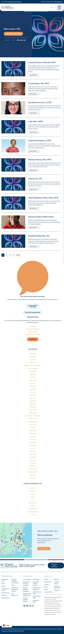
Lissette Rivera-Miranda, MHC (42, 62)
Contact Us (32, 514)
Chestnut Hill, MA (33, 380)
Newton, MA (33, 439)
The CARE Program (32, 508)
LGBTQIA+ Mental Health (37, 592)
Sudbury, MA (33, 460)
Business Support (32, 331)
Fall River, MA (33, 404)
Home (7, 40)
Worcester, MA (32, 478)
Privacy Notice (53, 629)
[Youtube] (27, 606)
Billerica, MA (33, 362)
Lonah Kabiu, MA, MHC (38, 83)
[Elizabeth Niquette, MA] (13, 241)
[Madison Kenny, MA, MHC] (13, 165)
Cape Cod (32, 383)
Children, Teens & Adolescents (37, 588)
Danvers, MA (33, 398)
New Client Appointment (32, 511)
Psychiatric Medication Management (26, 589)
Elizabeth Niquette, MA (38, 236)
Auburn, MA (32, 356)
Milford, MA (32, 436)
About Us (33, 488)
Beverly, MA (33, 359)
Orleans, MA (33, 392)
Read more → (34, 75)
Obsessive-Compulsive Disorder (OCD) (15, 581)
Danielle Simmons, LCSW (40, 102)
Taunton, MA (33, 463)
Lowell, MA (32, 427)
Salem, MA (32, 451)
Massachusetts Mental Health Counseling (30, 629)
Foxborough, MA (32, 409)
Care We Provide (27, 579)
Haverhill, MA (33, 418)
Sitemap (60, 629)
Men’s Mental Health (36, 601)
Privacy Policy (45, 629)
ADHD (3, 583)
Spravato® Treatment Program (25, 599)
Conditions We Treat (5, 580)
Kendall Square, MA (32, 421)
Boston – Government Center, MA (32, 365)
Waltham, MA (33, 466)
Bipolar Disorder (5, 592)
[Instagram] (33, 606)
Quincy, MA (32, 448)
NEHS (13, 40)
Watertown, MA (32, 469)
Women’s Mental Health (36, 597)
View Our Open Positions (14, 1)
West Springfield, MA (33, 472)
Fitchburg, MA (33, 406)
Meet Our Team (32, 491)
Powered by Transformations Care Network (13, 631)
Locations (32, 494)
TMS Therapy (36, 579)
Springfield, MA (32, 457)
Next (18, 255)
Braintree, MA (33, 371)
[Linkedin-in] (30, 606)
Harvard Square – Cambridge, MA (32, 415)
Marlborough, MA (33, 430)
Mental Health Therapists (32, 329)
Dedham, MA (33, 401)
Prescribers (33, 326)
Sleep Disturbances (14, 594)
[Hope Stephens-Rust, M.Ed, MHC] (13, 203)
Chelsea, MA (33, 395)
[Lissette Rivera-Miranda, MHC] (13, 68)
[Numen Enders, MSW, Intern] (13, 222)
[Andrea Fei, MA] (13, 184)
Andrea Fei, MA (35, 178)
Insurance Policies (33, 502)
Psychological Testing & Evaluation (36, 583)
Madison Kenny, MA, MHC (40, 159)
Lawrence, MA (33, 424)
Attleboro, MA (33, 353)
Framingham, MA (33, 412)
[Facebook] (24, 606)
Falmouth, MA (33, 386)
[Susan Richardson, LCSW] (13, 145)
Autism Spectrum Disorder (6, 589)
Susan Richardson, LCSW (39, 140)
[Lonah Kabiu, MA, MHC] (13, 88)
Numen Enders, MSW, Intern (41, 216)
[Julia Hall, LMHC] (13, 126)
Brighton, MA (33, 374)
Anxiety (3, 586)
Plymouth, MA (33, 445)
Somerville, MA (32, 454)
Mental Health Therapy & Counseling (26, 583)
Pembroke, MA (32, 442)
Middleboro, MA (32, 433)
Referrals (33, 505)
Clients (32, 499)
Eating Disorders (5, 597)
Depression (4, 595)
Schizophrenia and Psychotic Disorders (14, 589)
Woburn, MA (33, 474)
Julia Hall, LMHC (35, 121)
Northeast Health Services (12, 629)
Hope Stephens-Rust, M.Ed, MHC (43, 197)
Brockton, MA (33, 377)
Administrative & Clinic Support (33, 334)
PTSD (12, 585)
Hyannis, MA (33, 389)
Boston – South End (32, 368)
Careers (33, 497)
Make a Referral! (58, 1)
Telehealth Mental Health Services (27, 594)
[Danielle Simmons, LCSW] (13, 107)
